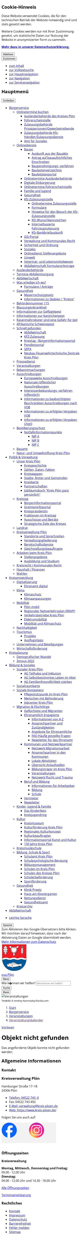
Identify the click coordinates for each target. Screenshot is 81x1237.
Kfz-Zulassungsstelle (38, 199)
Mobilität (23, 603)
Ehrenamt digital (36, 586)
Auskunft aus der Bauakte (50, 153)
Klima (20, 590)
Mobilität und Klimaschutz (42, 623)
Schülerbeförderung (38, 877)
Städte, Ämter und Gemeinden (45, 478)
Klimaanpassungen (37, 598)
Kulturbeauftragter (37, 836)
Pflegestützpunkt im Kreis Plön (46, 694)
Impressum (17, 1215)
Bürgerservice (19, 108)
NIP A (35, 436)
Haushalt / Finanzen (31, 569)
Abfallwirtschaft (28, 278)
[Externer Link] (9, 1131)
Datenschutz (18, 1219)
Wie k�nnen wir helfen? (18, 983)
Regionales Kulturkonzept (42, 831)
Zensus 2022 (25, 661)
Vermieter (31, 798)
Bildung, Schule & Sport (33, 852)
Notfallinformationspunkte (43, 432)
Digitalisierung (27, 582)
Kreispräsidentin (36, 511)
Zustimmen (9, 58)
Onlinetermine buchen (33, 112)
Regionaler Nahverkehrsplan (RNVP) (49, 611)
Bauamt (22, 449)
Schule (36, 794)
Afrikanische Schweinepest (35, 324)
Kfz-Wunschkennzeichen (49, 220)
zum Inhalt (16, 66)
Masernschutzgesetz (38, 295)
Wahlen (22, 574)
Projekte (30, 636)
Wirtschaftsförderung (32, 648)
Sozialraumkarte (28, 686)
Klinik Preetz (33, 890)
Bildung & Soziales (22, 665)
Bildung (37, 790)
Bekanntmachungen (31, 370)
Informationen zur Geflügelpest (39, 311)
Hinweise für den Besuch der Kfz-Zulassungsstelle (55, 214)
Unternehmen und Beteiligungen (40, 644)
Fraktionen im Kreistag (40, 515)
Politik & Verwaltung (23, 457)
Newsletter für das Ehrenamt (52, 740)
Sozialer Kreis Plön (30, 669)
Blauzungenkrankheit (32, 307)
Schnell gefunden (29, 328)
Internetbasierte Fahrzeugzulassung (45, 226)
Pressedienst (26, 361)
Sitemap (15, 1232)
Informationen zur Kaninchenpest (41, 316)
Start (12, 1008)
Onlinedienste (26, 145)
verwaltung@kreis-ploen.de (33, 1106)
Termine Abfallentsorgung (35, 274)
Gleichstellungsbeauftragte (43, 549)
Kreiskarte (31, 482)
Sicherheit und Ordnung (41, 245)
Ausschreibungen (29, 374)
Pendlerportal (34, 345)
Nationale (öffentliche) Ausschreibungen (40, 384)
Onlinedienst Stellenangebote (45, 253)
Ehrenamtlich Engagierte (41, 715)
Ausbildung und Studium (41, 561)
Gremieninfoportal (37, 507)
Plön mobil (31, 607)
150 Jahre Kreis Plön (38, 844)
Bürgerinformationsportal (42, 503)
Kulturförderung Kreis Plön (43, 827)
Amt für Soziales (35, 141)
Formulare (39, 208)
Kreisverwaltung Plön (32, 532)
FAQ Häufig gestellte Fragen (51, 736)
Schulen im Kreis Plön (39, 869)
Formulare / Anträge (38, 287)
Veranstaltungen (28, 366)
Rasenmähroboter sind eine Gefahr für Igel (47, 320)
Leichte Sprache (20, 918)
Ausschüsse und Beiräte (41, 519)
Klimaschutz (32, 594)
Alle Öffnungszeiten (15, 1188)
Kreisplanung (18, 653)
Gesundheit (32, 195)
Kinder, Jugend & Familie (34, 806)
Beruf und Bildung (37, 781)
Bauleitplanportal (44, 174)
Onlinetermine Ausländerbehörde (48, 178)
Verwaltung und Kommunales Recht (49, 241)
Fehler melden (19, 1228)
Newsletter (32, 802)
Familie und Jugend (37, 191)
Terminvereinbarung (16, 1195)
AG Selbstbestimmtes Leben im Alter (50, 678)
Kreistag (22, 499)
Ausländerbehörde (30, 270)
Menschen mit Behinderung (43, 698)
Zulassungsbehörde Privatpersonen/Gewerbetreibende (49, 126)
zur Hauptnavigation (23, 74)
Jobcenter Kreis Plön (38, 702)
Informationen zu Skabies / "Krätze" (49, 299)
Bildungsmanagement (39, 865)
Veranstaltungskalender (26, 1020)
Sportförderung (35, 881)
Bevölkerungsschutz (31, 428)
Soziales (30, 249)
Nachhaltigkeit (27, 628)
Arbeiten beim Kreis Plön (34, 553)
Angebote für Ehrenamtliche (52, 732)
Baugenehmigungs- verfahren (53, 166)
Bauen (28, 149)
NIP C (35, 445)
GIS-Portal (31, 237)
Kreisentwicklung (21, 578)
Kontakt (14, 1211)
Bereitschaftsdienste (38, 544)
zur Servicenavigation (24, 82)
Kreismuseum (34, 823)
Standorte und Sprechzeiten (44, 536)
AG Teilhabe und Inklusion (42, 673)
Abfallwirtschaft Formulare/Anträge (49, 266)
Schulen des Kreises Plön (42, 873)
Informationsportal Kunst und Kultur (50, 840)
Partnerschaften (35, 486)
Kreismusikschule (29, 848)
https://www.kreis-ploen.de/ (32, 1110)
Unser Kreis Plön (28, 461)
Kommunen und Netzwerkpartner (48, 744)
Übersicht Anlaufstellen (48, 765)
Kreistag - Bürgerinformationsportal (49, 341)
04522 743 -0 (24, 1098)
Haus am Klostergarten (40, 894)
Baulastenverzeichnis (47, 170)
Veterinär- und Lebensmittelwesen (48, 262)
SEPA (27, 349)
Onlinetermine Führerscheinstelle (48, 187)
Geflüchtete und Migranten (43, 711)
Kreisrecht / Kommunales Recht (39, 565)
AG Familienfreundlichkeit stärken (48, 682)
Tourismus (24, 632)
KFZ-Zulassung (34, 336)
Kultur (21, 819)
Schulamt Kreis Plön (38, 856)
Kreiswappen (33, 474)
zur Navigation (19, 78)
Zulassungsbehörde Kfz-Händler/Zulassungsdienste (43, 135)
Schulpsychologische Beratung (46, 861)
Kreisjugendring (35, 815)
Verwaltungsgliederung (40, 540)
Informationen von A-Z (47, 719)
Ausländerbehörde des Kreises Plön (49, 116)
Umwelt (29, 257)
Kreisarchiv (24, 906)
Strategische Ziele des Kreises (45, 524)
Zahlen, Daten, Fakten (39, 470)
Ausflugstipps (33, 640)
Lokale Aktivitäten (44, 761)
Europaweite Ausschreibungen (46, 378)
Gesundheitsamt (36, 902)
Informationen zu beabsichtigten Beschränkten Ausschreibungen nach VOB (50, 403)
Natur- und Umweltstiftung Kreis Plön (43, 453)
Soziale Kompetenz (30, 690)
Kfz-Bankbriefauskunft (47, 232)
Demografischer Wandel (34, 657)
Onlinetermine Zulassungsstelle (54, 203)
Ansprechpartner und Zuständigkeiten (47, 725)
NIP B (35, 440)
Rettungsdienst (35, 898)
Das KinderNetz (35, 811)
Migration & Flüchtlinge (33, 707)
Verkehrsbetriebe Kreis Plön (44, 615)
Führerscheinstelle (37, 120)
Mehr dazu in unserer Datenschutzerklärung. (36, 47)
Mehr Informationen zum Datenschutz (29, 942)
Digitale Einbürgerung (39, 183)
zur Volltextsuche (21, 70)
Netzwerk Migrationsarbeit (51, 748)
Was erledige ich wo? (31, 282)
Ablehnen (8, 54)
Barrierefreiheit (20, 1223)
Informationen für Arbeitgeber (53, 786)
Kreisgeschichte (35, 465)
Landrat (22, 528)
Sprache (7, 925)
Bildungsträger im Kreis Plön (52, 769)
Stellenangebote (35, 557)
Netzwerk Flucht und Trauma (52, 777)
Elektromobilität (35, 619)
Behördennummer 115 (33, 303)
